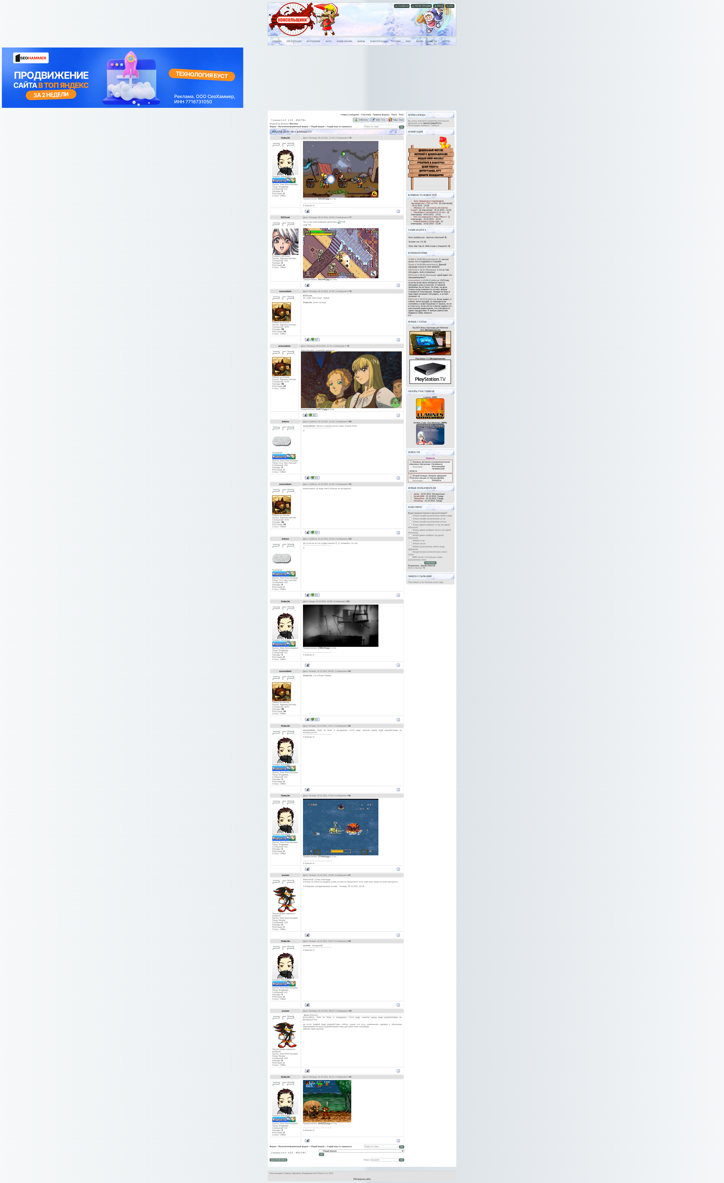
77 (350, 217)
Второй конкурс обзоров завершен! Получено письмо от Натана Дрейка (427, 477)
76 (350, 138)
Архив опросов (428, 565)
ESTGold (285, 217)
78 (350, 291)
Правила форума (381, 114)
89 (350, 1011)
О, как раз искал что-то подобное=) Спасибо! (428, 260)
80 (350, 421)
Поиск (394, 114)
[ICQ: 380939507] (315, 477)
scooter (285, 875)
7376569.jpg (323, 856)
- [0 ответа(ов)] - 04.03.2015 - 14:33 (430, 213)
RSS (401, 114)
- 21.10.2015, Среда (428, 496)
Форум (273, 126)
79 (348, 346)
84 (349, 671)
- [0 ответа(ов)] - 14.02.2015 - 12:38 (427, 222)
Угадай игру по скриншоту (339, 126)
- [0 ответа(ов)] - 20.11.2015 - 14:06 (431, 203)
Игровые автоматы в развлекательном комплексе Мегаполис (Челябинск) (429, 463)
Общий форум (317, 126)
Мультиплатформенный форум (293, 126)
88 (349, 941)
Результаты (413, 565)
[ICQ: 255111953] (315, 339)
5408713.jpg (321, 409)
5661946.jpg (323, 279)
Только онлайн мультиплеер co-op (429, 519)
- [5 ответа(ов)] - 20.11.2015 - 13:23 (431, 209)
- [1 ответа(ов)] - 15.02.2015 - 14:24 (430, 218)
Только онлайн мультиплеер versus (429, 522)
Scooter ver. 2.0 (416, 242)
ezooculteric (285, 291)
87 (349, 875)
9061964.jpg (323, 199)
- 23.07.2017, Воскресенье (429, 494)
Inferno (285, 421)
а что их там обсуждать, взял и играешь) (428, 271)
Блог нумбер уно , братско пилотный (426, 237)
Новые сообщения (350, 114)
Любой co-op (419, 540)
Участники (366, 114)
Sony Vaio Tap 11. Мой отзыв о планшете (428, 246)
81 (350, 484)
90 (350, 1077)
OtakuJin (285, 138)
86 (349, 795)
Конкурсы (436, 480)
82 (350, 539)
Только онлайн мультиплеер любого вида (432, 515)
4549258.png (324, 1123)
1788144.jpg (323, 648)
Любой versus (419, 543)
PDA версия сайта (362, 1179)
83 (348, 601)
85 (349, 726)
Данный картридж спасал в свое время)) (427, 265)
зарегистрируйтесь (432, 123)
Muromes (294, 124)
